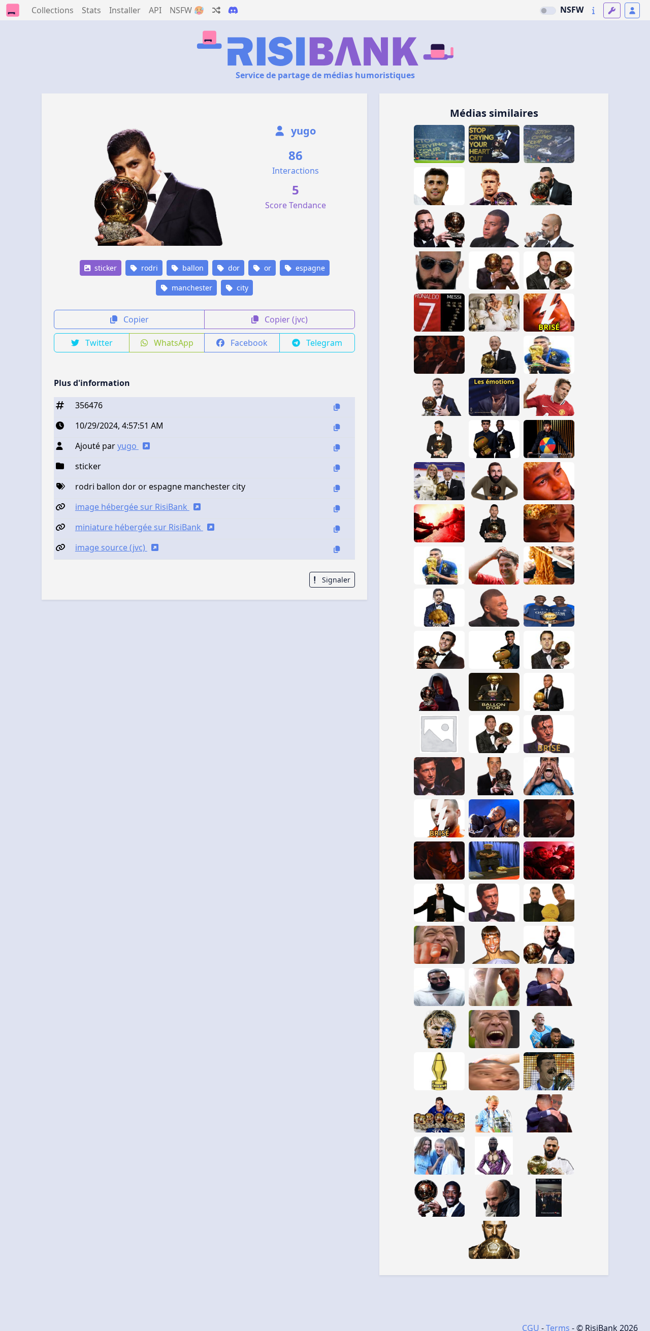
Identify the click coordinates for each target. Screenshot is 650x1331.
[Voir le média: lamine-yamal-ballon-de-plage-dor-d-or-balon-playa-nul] (549, 439)
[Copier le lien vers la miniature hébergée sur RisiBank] (336, 529)
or (266, 268)
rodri (148, 268)
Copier (135, 319)
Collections (52, 10)
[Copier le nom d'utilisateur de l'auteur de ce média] (336, 448)
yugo (302, 131)
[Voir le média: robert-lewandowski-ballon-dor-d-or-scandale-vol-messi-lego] (549, 903)
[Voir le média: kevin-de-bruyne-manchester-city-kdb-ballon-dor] (494, 186)
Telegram (323, 342)
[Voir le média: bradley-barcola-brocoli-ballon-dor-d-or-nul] (439, 608)
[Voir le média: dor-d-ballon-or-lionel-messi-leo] (439, 439)
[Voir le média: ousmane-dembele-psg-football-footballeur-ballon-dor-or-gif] (494, 818)
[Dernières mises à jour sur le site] (593, 10)
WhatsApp (172, 342)
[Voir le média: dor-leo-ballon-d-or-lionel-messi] (549, 270)
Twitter (98, 342)
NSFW (571, 9)
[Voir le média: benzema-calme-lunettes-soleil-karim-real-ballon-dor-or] (439, 270)
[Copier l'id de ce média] (336, 407)
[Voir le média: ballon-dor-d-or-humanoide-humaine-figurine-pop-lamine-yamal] (494, 692)
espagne (309, 268)
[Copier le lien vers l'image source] (336, 549)
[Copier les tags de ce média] (336, 488)
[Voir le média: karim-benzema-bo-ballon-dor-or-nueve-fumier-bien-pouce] (439, 734)
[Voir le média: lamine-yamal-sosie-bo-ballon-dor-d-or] (494, 860)
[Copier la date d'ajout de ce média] (336, 427)
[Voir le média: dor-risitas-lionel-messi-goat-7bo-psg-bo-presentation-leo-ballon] (439, 1113)
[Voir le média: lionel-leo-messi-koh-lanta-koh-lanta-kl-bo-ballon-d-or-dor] (494, 776)
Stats (91, 10)
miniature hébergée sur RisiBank (139, 527)
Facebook (248, 342)
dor (233, 268)
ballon (192, 268)
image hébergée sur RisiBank (132, 506)
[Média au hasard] (216, 10)
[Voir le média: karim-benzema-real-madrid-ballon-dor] (494, 1240)
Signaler (335, 580)
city (241, 288)
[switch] (548, 11)
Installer (125, 10)
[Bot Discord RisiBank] (233, 10)
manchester (191, 288)
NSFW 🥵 (187, 10)
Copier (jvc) (285, 319)
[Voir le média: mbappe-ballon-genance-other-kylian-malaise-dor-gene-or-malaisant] (494, 608)
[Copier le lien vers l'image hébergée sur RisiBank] (336, 508)
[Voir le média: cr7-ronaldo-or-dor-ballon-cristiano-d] (439, 397)
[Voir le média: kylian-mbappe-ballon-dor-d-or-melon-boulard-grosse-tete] (549, 692)
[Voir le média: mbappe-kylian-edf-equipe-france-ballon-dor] (439, 945)
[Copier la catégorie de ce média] (336, 468)
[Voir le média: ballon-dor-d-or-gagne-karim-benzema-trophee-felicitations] (494, 270)
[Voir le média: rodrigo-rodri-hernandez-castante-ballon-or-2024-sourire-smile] (439, 650)
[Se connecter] (632, 10)
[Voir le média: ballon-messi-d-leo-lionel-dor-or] (494, 734)
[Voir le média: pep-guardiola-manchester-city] (494, 1198)
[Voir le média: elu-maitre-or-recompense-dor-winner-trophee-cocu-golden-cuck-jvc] (439, 1071)
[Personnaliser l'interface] (612, 10)
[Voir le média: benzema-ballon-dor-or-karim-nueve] (549, 186)
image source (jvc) (111, 547)
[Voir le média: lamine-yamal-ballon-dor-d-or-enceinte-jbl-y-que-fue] (494, 650)
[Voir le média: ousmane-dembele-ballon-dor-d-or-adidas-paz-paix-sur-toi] (439, 903)
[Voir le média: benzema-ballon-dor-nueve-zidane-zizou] (549, 987)
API (155, 10)
